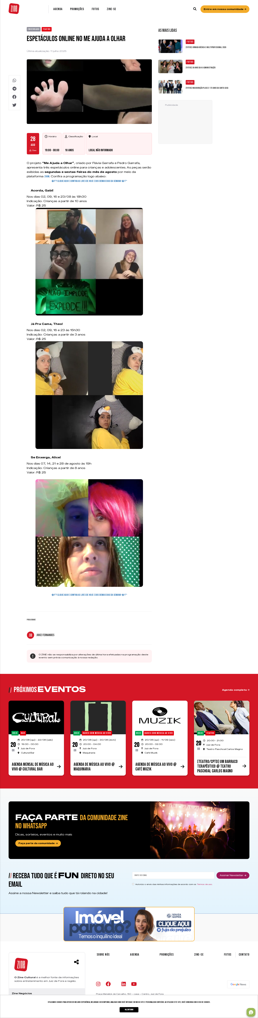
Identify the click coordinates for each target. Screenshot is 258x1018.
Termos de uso (204, 884)
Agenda (58, 9)
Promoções (77, 9)
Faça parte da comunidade (37, 843)
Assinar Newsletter (231, 875)
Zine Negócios (22, 993)
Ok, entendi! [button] (129, 1009)
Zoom (46, 176)
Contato (244, 954)
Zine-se (111, 9)
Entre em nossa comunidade (224, 9)
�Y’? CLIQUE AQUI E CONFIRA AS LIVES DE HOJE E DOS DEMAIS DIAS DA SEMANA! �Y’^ (89, 181)
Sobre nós (103, 955)
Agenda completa (235, 690)
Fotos (95, 9)
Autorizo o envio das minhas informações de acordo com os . (173, 884)
